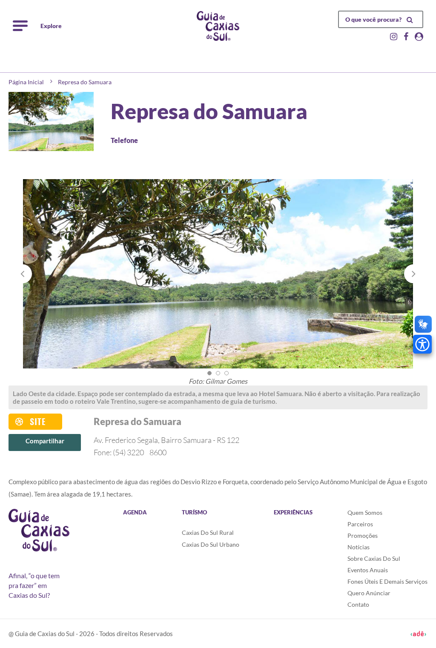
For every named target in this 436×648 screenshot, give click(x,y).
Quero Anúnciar (368, 593)
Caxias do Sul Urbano (210, 544)
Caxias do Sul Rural (208, 532)
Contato (358, 604)
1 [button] (209, 373)
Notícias (358, 547)
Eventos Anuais (367, 570)
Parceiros (360, 524)
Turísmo (194, 512)
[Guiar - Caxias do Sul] (218, 26)
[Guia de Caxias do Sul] (39, 530)
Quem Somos (364, 512)
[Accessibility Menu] (422, 344)
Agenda (135, 512)
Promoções (362, 535)
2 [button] (218, 373)
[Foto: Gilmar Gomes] (218, 273)
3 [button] (226, 373)
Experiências (293, 512)
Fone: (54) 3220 (130, 452)
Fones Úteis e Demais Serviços (387, 581)
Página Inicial (26, 82)
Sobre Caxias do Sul (373, 558)
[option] (218, 282)
